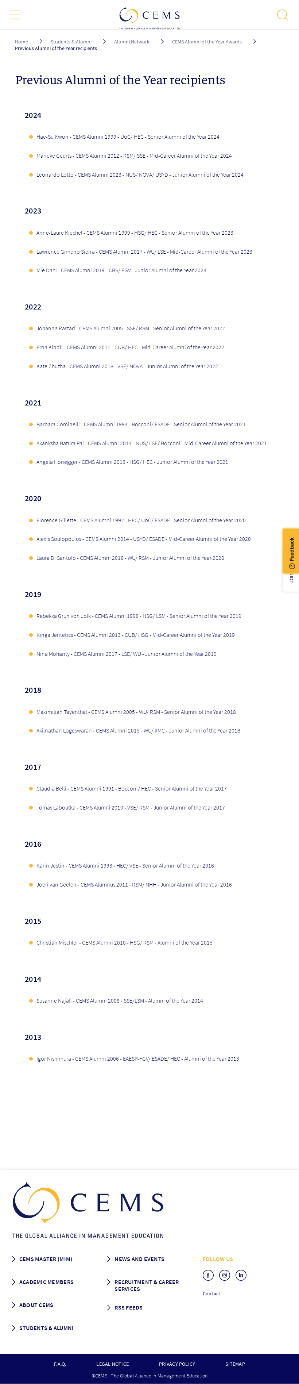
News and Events (139, 1258)
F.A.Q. (60, 1364)
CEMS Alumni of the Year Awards (207, 41)
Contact (212, 1294)
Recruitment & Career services (146, 1285)
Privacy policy (177, 1364)
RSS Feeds (128, 1307)
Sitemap (235, 1364)
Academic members (46, 1281)
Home (21, 41)
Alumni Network (132, 41)
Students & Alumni (71, 41)
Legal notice (112, 1364)
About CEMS (36, 1304)
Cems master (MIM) (46, 1258)
